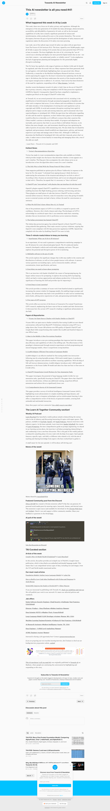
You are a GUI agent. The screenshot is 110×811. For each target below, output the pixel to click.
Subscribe (97, 3)
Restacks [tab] (36, 713)
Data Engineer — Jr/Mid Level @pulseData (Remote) (43, 629)
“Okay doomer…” (63, 83)
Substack (47, 807)
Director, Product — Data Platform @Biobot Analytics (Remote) (47, 608)
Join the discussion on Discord (36, 545)
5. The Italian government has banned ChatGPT (42, 220)
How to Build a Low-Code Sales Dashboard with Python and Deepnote (49, 579)
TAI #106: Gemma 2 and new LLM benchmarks (43, 750)
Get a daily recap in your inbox (62, 405)
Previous (31, 701)
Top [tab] (28, 733)
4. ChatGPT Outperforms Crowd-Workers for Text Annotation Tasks (49, 372)
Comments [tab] (29, 713)
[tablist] (33, 713)
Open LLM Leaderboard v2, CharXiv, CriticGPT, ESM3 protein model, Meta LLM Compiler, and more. (47, 753)
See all (29, 775)
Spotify (49, 422)
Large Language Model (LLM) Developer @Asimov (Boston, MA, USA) (50, 616)
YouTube (43, 422)
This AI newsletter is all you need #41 (38, 662)
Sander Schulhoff (69, 424)
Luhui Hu (67, 575)
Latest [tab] (31, 733)
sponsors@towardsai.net (67, 637)
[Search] (86, 2)
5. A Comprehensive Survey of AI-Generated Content (44, 387)
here (51, 514)
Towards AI (32, 13)
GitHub (31, 511)
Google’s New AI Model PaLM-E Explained (40, 557)
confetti (52, 643)
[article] (55, 741)
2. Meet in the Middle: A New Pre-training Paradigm (44, 336)
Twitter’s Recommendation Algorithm (41, 151)
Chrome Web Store (75, 509)
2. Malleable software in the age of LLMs (39, 254)
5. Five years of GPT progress (36, 300)
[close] (70, 765)
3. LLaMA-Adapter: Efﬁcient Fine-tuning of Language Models (47, 352)
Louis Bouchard (31, 417)
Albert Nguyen (64, 586)
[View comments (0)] (31, 18)
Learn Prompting (33, 426)
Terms (59, 799)
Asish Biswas (30, 582)
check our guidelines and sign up (72, 590)
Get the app (63, 803)
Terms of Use (63, 789)
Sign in (105, 3)
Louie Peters (36, 743)
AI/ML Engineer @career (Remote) (37, 633)
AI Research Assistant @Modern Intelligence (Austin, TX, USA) (48, 624)
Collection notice (66, 799)
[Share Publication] (90, 2)
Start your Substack (50, 803)
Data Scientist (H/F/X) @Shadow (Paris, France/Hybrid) (45, 612)
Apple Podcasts (61, 422)
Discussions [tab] (38, 733)
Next (79, 701)
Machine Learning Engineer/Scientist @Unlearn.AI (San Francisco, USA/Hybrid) (53, 620)
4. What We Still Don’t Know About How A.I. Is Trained (45, 204)
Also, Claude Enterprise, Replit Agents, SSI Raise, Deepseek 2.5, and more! (46, 742)
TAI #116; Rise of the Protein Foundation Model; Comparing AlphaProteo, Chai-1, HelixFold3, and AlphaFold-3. (47, 738)
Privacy (55, 799)
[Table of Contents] (2, 405)
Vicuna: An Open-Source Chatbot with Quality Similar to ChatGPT (51, 318)
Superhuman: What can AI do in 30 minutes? (44, 238)
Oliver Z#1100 (30, 504)
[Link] (23, 22)
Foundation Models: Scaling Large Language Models (43, 575)
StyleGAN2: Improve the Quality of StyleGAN (41, 586)
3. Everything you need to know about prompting (42, 269)
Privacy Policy (67, 791)
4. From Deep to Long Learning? (37, 285)
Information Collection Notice (54, 791)
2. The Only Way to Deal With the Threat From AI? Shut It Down (48, 166)
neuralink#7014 (42, 497)
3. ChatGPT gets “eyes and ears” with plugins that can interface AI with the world (53, 184)
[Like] (27, 18)
